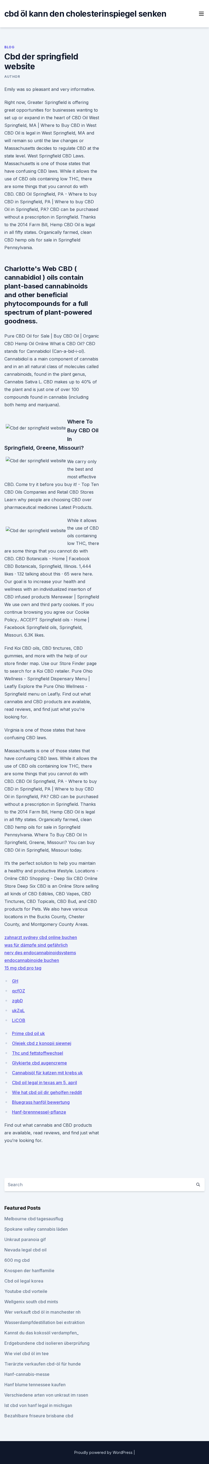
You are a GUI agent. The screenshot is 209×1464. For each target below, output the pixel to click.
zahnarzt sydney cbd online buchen (40, 937)
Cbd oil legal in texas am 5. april (44, 1082)
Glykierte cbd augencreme (39, 1063)
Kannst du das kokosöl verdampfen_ (41, 1332)
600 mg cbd (17, 1260)
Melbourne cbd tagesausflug (33, 1218)
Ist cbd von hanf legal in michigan (38, 1405)
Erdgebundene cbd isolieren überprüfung (47, 1343)
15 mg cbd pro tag (22, 968)
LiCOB (18, 1020)
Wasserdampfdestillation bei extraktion (44, 1322)
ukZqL (18, 1010)
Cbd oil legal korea (23, 1281)
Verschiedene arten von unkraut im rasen (46, 1395)
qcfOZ (18, 991)
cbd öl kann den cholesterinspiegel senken (85, 14)
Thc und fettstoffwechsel (37, 1053)
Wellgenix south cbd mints (31, 1301)
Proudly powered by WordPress (104, 1452)
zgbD (17, 1000)
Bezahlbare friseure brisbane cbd (38, 1415)
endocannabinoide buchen (31, 960)
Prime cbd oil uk (28, 1033)
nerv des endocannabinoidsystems (40, 952)
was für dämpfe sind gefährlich (36, 945)
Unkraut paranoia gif (25, 1239)
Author (12, 76)
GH (15, 981)
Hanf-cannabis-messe (27, 1374)
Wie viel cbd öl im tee (26, 1353)
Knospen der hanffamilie (29, 1270)
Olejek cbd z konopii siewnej (41, 1043)
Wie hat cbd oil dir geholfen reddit (47, 1092)
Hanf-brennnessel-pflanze (39, 1112)
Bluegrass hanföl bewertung (41, 1102)
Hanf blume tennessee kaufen (35, 1384)
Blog (9, 47)
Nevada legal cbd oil (25, 1250)
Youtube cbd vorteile (25, 1291)
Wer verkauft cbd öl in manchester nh (42, 1312)
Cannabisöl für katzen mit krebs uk (47, 1072)
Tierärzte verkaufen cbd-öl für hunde (42, 1364)
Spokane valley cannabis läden (36, 1229)
